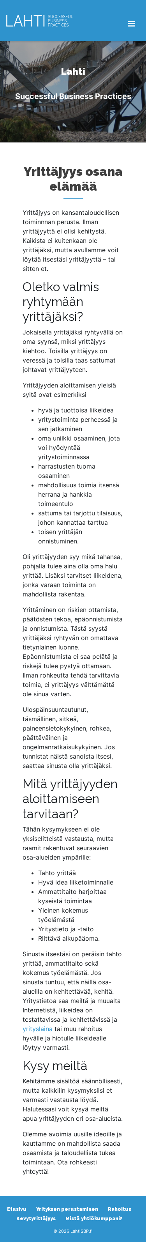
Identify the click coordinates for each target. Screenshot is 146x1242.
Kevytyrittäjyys (36, 1218)
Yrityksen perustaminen (67, 1209)
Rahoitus (119, 1209)
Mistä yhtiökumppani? (93, 1218)
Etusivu (16, 1209)
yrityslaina (38, 1029)
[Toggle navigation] (131, 23)
